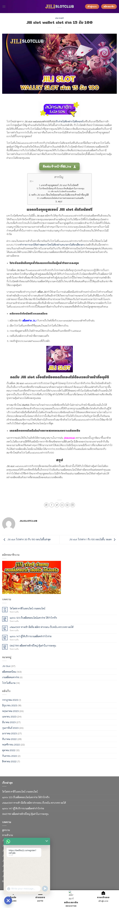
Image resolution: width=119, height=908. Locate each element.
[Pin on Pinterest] (67, 505)
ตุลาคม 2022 (8, 750)
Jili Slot (59, 18)
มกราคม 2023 (9, 733)
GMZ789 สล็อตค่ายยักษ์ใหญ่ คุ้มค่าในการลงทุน (33, 645)
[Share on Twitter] (56, 505)
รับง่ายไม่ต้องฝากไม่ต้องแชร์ (69, 121)
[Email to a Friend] (62, 505)
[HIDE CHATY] (8, 900)
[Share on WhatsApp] (46, 505)
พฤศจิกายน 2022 (11, 744)
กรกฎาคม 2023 (10, 699)
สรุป (60, 201)
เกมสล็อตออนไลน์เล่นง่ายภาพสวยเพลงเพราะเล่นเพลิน (62, 198)
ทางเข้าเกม (7, 835)
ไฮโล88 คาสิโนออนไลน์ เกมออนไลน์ (27, 608)
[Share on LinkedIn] (72, 505)
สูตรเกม (6, 830)
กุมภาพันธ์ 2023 (10, 727)
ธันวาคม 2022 (9, 739)
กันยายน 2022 (9, 755)
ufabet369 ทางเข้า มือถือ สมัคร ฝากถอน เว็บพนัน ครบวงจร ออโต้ (41, 627)
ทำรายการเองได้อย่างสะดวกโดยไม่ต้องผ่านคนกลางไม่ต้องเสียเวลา (52, 244)
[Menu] (4, 6)
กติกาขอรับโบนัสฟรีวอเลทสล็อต (63, 191)
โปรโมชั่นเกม (9, 682)
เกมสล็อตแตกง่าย (10, 677)
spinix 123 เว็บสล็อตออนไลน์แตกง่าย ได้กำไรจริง (33, 617)
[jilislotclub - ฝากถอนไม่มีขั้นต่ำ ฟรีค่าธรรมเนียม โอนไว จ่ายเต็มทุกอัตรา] (59, 6)
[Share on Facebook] (51, 505)
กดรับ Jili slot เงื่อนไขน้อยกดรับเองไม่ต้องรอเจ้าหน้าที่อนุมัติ (60, 194)
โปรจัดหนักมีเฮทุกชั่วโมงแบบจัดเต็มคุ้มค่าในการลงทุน (61, 188)
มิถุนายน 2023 (9, 705)
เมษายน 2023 (9, 716)
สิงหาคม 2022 (9, 761)
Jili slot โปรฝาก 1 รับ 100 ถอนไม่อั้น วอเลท (90, 539)
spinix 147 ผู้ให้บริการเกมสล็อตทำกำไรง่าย (31, 636)
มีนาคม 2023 (9, 722)
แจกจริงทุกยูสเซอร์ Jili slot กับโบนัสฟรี (59, 185)
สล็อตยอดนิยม (9, 671)
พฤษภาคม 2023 (10, 711)
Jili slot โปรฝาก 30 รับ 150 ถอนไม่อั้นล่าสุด (29, 539)
